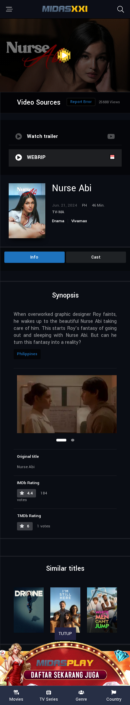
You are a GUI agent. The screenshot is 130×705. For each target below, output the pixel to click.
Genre (81, 699)
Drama (58, 221)
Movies (16, 699)
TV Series (49, 699)
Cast (96, 257)
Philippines (27, 354)
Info (34, 257)
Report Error (81, 101)
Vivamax (79, 221)
